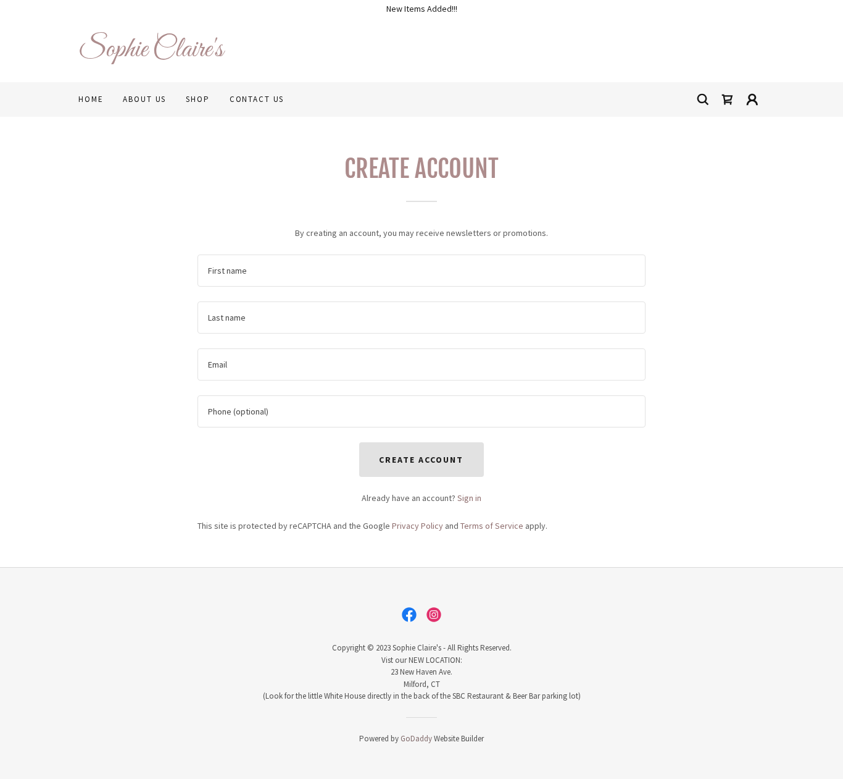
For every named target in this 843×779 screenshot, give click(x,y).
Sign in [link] (469, 497)
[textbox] (421, 271)
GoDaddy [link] (416, 738)
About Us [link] (144, 99)
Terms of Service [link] (491, 525)
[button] (752, 99)
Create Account (421, 459)
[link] (250, 53)
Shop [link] (197, 99)
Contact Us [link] (257, 99)
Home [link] (90, 99)
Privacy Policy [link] (417, 525)
